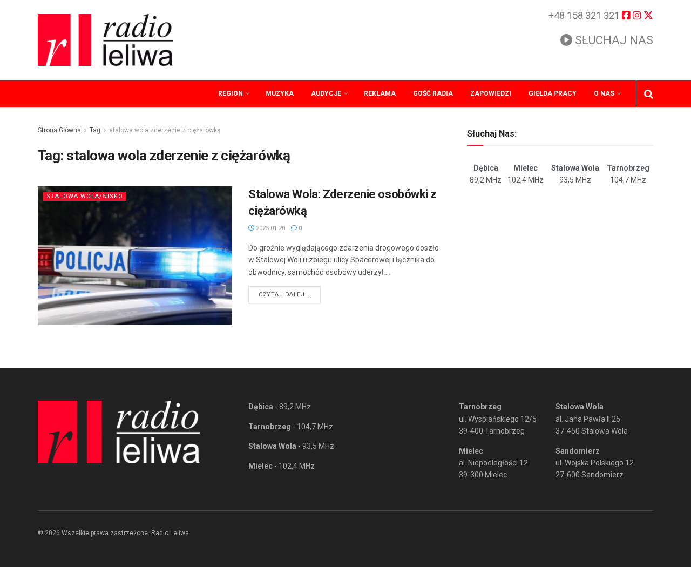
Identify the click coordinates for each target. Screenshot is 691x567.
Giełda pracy (553, 93)
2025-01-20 (269, 228)
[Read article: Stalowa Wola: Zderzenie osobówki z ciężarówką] (135, 255)
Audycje (326, 93)
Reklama (380, 93)
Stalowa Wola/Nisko (84, 196)
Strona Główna (59, 130)
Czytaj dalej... (290, 294)
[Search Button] (648, 93)
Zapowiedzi (490, 93)
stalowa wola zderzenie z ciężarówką (165, 130)
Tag (95, 130)
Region (230, 93)
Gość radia (433, 93)
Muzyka (280, 93)
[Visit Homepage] (105, 40)
